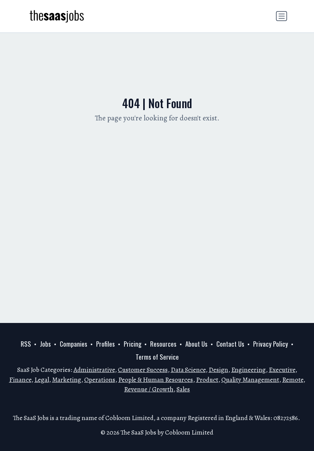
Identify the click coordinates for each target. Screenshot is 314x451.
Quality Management (250, 379)
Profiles (105, 344)
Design (218, 369)
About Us (196, 344)
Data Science (188, 369)
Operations (99, 379)
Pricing (132, 344)
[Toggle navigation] (281, 16)
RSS (26, 344)
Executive (282, 369)
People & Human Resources (155, 379)
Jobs (45, 344)
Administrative (94, 369)
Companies (73, 344)
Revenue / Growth (148, 389)
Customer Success (143, 369)
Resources (163, 344)
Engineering (248, 369)
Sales (183, 389)
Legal (41, 379)
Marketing (66, 379)
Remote (292, 379)
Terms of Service (157, 357)
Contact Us (230, 344)
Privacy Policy (270, 344)
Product (207, 379)
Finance (20, 379)
